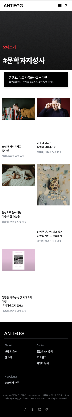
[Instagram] (39, 409)
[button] (60, 6)
